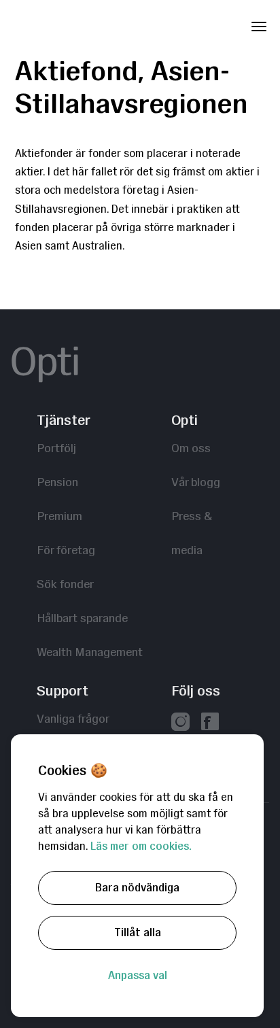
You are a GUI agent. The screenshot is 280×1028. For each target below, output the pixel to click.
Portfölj (56, 448)
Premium (59, 516)
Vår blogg (195, 482)
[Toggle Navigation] (259, 23)
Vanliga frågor (73, 718)
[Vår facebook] (209, 723)
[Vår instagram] (180, 723)
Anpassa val (137, 975)
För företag (66, 550)
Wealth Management (90, 652)
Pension (57, 482)
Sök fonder (65, 584)
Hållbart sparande (82, 618)
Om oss (191, 448)
